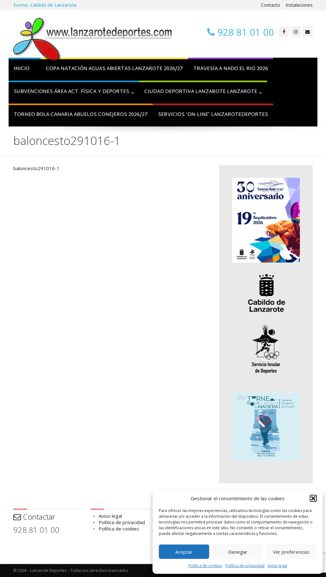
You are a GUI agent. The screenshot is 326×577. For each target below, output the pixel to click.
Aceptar (184, 552)
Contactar (38, 516)
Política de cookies (205, 565)
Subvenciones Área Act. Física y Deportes (71, 92)
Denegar (237, 552)
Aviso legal (277, 565)
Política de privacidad (245, 565)
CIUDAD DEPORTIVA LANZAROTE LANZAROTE (200, 92)
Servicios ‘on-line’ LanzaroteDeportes (213, 114)
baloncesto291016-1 (36, 168)
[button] (313, 498)
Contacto (270, 5)
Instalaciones (299, 5)
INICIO (22, 69)
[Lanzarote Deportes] (93, 40)
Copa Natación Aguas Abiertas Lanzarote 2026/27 (114, 69)
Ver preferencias (291, 552)
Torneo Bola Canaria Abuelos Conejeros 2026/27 (81, 114)
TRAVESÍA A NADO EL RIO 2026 (230, 69)
